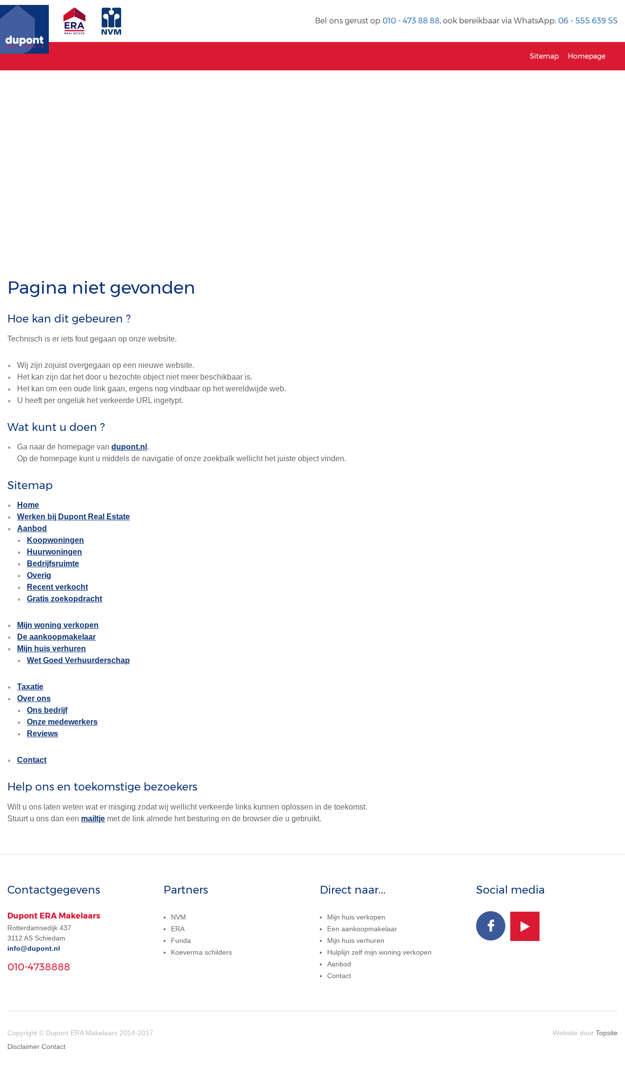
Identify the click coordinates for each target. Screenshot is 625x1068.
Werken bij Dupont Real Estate (73, 517)
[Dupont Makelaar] (24, 21)
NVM (178, 917)
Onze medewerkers (62, 722)
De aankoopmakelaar (56, 637)
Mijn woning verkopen (58, 625)
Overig (39, 575)
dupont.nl (129, 447)
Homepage (586, 56)
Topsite (607, 1033)
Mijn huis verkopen (356, 917)
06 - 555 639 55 (588, 20)
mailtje (93, 818)
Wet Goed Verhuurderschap (78, 660)
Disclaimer (23, 1046)
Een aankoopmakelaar (362, 929)
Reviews (42, 733)
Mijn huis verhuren (51, 648)
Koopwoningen (55, 540)
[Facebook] (490, 925)
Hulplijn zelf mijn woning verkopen (379, 952)
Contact (31, 760)
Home (28, 505)
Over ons (34, 698)
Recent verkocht (57, 587)
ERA (178, 929)
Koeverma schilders (201, 952)
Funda (181, 940)
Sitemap (544, 56)
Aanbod (32, 528)
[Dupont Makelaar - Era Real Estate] (76, 26)
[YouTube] (525, 926)
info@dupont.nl (33, 948)
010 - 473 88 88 (410, 20)
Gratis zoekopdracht (64, 599)
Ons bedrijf (47, 710)
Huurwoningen (54, 552)
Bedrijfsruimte (53, 563)
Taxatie (30, 687)
